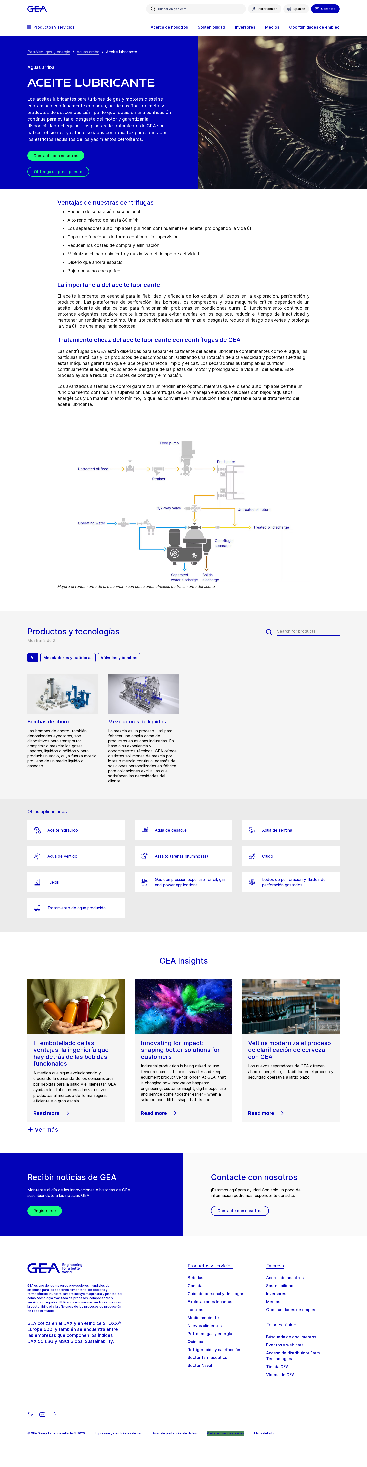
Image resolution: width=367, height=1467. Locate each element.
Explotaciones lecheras (210, 1301)
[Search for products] (271, 632)
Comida (195, 1285)
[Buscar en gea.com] (153, 9)
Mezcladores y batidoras (68, 657)
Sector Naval (200, 1365)
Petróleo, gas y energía (48, 51)
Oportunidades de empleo (291, 1309)
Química (195, 1341)
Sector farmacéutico (207, 1357)
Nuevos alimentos (205, 1325)
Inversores (276, 1293)
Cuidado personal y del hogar (215, 1293)
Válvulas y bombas (119, 657)
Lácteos (195, 1309)
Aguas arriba (88, 51)
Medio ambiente (203, 1317)
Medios (273, 1301)
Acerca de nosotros (285, 1277)
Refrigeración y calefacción (214, 1349)
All (32, 657)
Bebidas (195, 1277)
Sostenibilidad (279, 1285)
